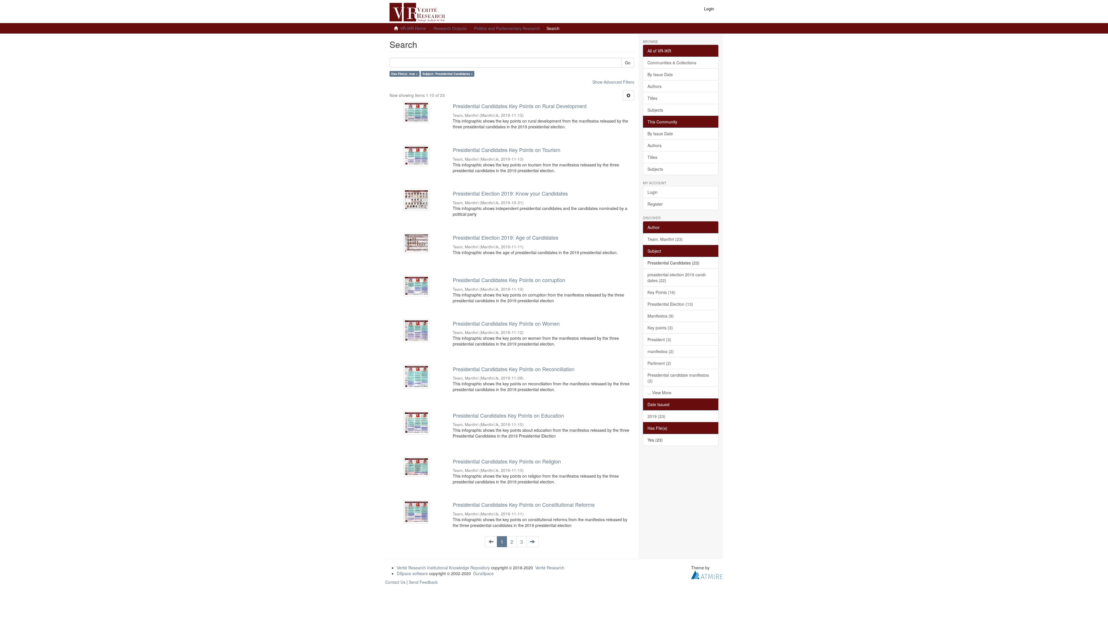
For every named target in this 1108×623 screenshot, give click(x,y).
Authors (654, 86)
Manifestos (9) (660, 316)
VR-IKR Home (413, 28)
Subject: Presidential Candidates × (447, 74)
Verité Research (549, 568)
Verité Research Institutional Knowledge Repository (443, 568)
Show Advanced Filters (613, 82)
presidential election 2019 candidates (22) (677, 277)
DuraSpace (483, 573)
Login (652, 192)
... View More (659, 392)
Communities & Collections (671, 62)
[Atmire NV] (707, 574)
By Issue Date (660, 74)
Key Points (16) (661, 292)
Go (627, 62)
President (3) (659, 339)
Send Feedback (423, 582)
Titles (652, 98)
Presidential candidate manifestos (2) (678, 378)
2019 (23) (656, 416)
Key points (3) (660, 328)
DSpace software (412, 573)
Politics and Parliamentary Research (507, 28)
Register (655, 204)
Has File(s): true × (404, 74)
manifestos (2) (660, 351)
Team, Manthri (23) (665, 239)
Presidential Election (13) (670, 304)
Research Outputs (450, 28)
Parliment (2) (659, 363)
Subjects (655, 110)
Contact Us (395, 582)
